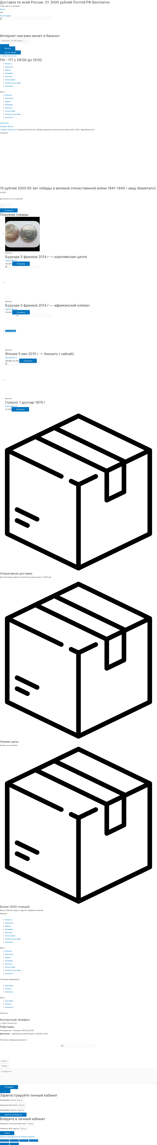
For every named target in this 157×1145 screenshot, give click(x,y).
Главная (3, 130)
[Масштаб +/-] (33, 1140)
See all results (10, 52)
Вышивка (9, 73)
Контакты (9, 86)
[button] (8, 56)
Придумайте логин (8, 1100)
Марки (8, 70)
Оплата (8, 989)
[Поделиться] (14, 1140)
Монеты (8, 64)
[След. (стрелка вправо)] (14, 1144)
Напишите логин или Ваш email (13, 1123)
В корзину (9, 210)
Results (8, 48)
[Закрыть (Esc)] (4, 1140)
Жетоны (8, 76)
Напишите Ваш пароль (9, 1129)
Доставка (9, 985)
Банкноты (9, 67)
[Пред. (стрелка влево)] (4, 1144)
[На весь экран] (24, 1140)
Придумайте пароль (8, 1110)
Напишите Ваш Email (8, 1105)
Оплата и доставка (13, 83)
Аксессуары (10, 80)
